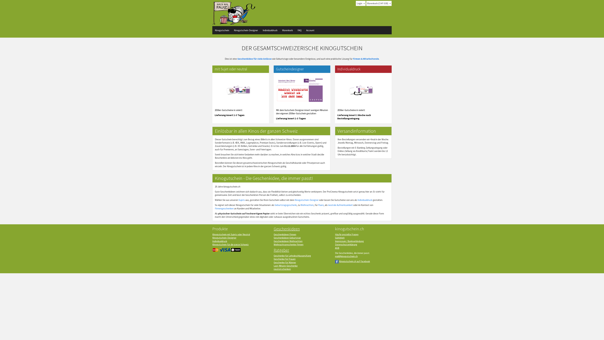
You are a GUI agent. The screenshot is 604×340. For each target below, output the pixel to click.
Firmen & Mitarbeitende (366, 58)
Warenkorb (287, 30)
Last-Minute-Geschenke (286, 265)
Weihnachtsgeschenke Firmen (288, 244)
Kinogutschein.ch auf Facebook (354, 261)
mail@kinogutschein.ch (346, 256)
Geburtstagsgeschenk (286, 205)
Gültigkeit (340, 237)
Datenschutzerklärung (346, 244)
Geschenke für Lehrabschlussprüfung (292, 255)
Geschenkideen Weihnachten (288, 241)
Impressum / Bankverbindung (349, 241)
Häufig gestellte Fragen (346, 234)
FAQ (300, 30)
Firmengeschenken (224, 208)
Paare (321, 205)
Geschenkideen (287, 228)
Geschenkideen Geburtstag (287, 237)
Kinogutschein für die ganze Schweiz (230, 244)
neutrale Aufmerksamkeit (340, 205)
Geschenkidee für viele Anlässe (254, 58)
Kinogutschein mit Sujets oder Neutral (231, 234)
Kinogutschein (222, 30)
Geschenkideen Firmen (285, 234)
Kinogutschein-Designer (246, 30)
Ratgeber (281, 250)
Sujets (242, 199)
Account (310, 30)
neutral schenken (282, 269)
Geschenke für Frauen (285, 259)
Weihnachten (307, 205)
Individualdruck (270, 30)
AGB (337, 247)
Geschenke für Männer (285, 262)
